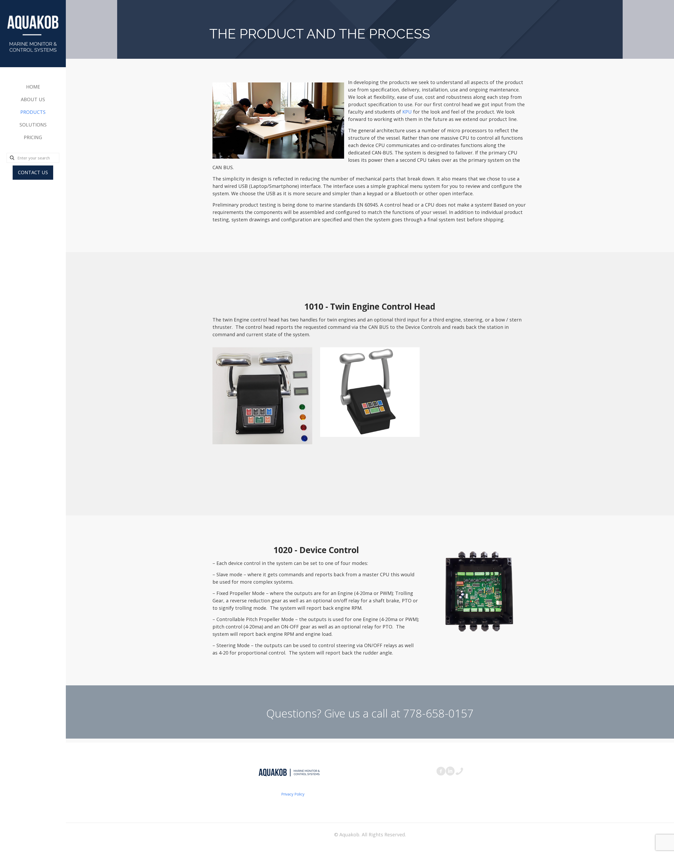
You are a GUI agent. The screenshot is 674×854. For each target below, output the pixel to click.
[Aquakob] (33, 33)
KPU (407, 112)
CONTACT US (33, 172)
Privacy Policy (292, 794)
